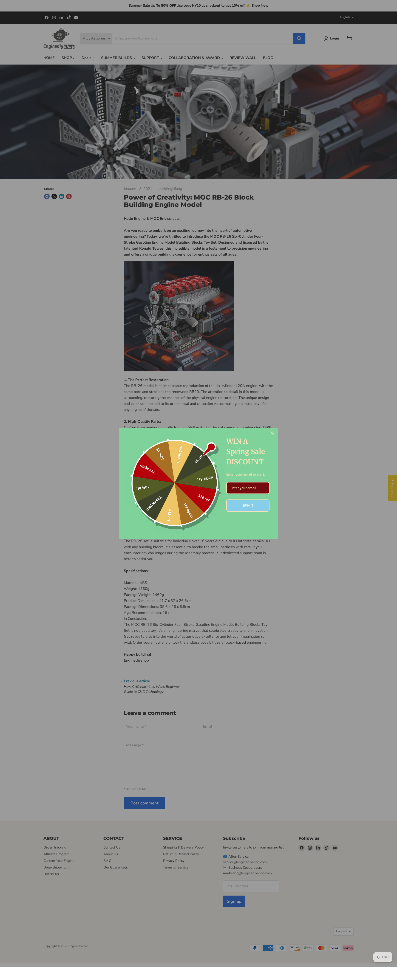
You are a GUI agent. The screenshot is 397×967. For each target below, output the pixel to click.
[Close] (272, 433)
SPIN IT (247, 505)
